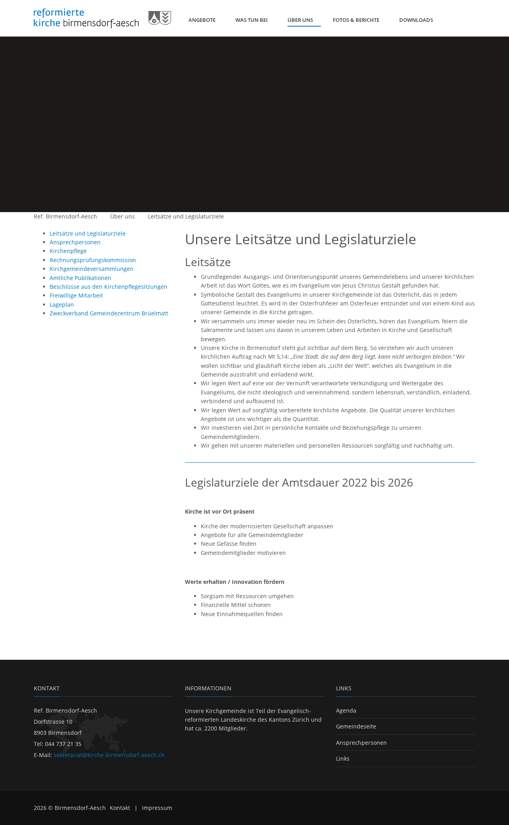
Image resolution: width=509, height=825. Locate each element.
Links (343, 758)
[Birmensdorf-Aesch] (102, 18)
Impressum (157, 807)
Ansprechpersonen (361, 742)
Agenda (346, 710)
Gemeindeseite (356, 726)
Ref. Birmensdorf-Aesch (65, 216)
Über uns (122, 216)
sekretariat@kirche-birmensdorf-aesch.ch (109, 755)
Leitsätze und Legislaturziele (186, 216)
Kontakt (120, 807)
